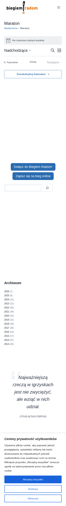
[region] (33, 469)
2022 (6, 307)
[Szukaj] (47, 188)
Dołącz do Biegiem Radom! (33, 167)
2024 (6, 299)
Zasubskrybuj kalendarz (31, 74)
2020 (6, 315)
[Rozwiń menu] (58, 7)
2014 (6, 340)
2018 (6, 323)
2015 (6, 336)
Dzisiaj (33, 62)
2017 (6, 328)
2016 (6, 332)
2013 (6, 344)
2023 (6, 303)
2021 (6, 311)
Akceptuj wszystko (33, 479)
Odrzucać (33, 498)
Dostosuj (33, 489)
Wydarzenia (10, 28)
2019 (6, 319)
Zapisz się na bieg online (33, 176)
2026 (6, 291)
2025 (6, 295)
